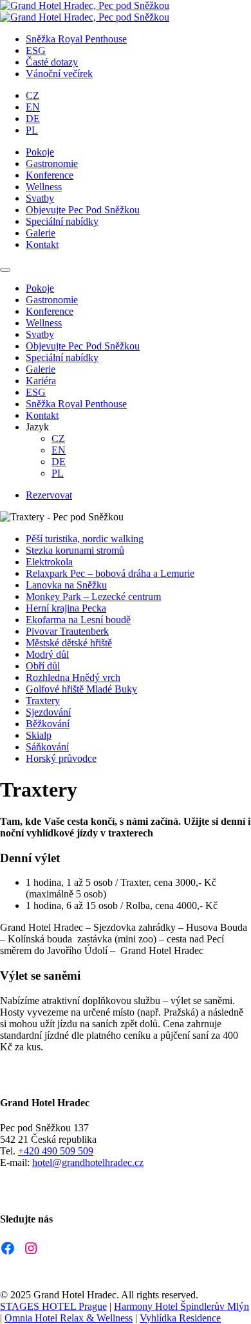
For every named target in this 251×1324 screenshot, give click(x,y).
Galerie (40, 232)
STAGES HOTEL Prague (53, 1306)
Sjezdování (48, 712)
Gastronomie (52, 163)
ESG (36, 50)
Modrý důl (47, 654)
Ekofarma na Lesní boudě (78, 619)
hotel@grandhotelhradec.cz (88, 1162)
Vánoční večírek (59, 73)
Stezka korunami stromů (75, 550)
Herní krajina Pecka (66, 608)
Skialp (38, 735)
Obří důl (43, 665)
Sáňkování (47, 746)
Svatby (40, 198)
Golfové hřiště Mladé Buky (81, 689)
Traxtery (43, 700)
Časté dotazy (52, 62)
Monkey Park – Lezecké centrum (93, 596)
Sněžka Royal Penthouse (76, 38)
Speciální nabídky (62, 221)
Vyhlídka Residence (180, 1317)
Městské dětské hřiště (69, 642)
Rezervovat (49, 495)
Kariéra (41, 380)
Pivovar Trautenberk (67, 631)
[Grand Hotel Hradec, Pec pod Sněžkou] (84, 5)
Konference (49, 175)
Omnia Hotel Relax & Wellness (69, 1317)
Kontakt (42, 244)
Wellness (44, 186)
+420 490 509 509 (55, 1150)
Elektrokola (49, 561)
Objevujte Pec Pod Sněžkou (83, 209)
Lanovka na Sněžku (66, 584)
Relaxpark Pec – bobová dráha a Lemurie (110, 573)
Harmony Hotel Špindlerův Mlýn (181, 1306)
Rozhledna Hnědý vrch (73, 677)
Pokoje (40, 151)
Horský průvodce (61, 758)
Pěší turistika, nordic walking (85, 538)
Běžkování (48, 723)
